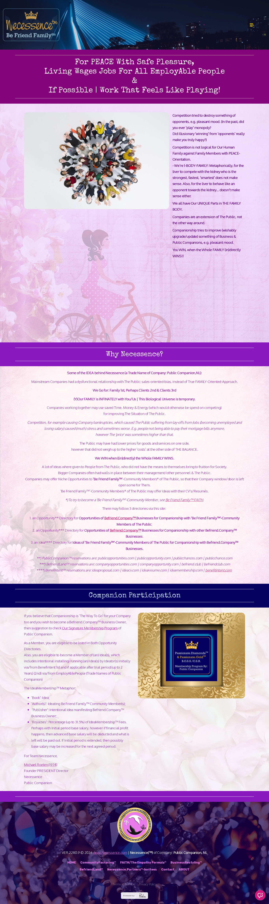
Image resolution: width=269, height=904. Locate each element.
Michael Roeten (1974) (40, 764)
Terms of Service (123, 884)
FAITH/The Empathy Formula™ (143, 862)
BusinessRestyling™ (186, 862)
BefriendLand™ (91, 869)
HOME (71, 862)
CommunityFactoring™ (98, 862)
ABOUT (184, 869)
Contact (167, 869)
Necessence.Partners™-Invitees (132, 869)
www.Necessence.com (110, 852)
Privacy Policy (147, 884)
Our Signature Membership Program (89, 628)
